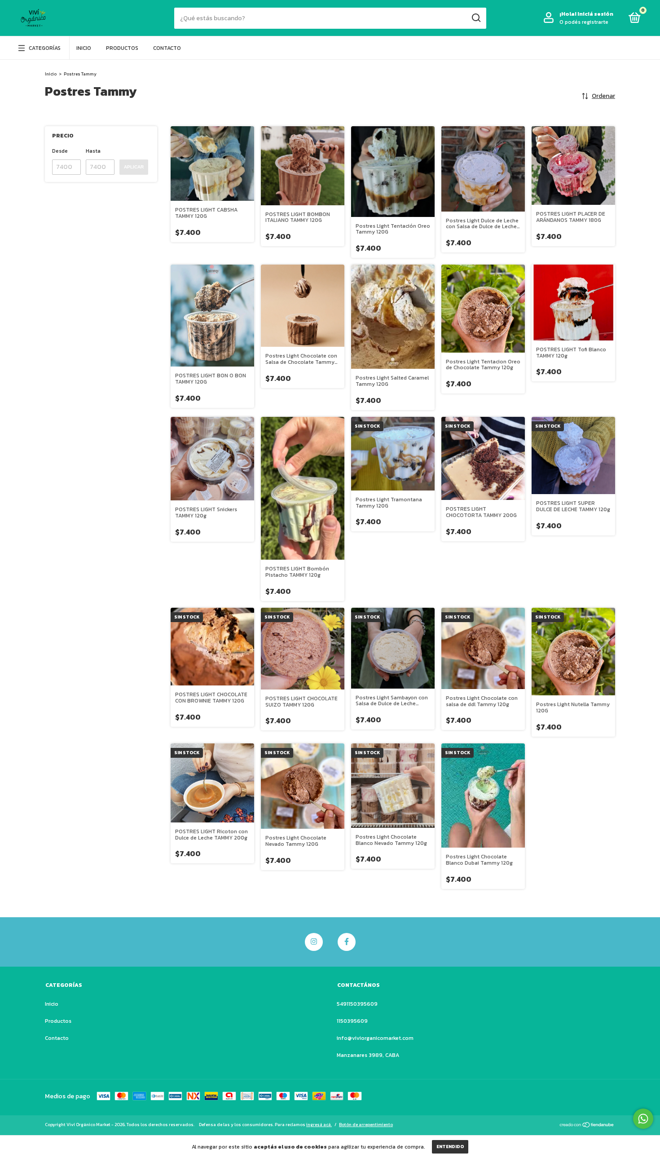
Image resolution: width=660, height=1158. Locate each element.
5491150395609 (357, 1004)
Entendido (450, 1146)
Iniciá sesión (595, 14)
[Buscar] (475, 18)
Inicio (83, 48)
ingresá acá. (319, 1124)
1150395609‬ (352, 1021)
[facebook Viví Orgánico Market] (347, 942)
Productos (122, 48)
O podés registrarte (583, 22)
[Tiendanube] (587, 1126)
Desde (60, 151)
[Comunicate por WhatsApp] (643, 1119)
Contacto (167, 48)
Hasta (93, 151)
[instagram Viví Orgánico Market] (314, 942)
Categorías (45, 48)
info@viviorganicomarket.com (375, 1038)
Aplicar (134, 166)
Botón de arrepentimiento (366, 1124)
